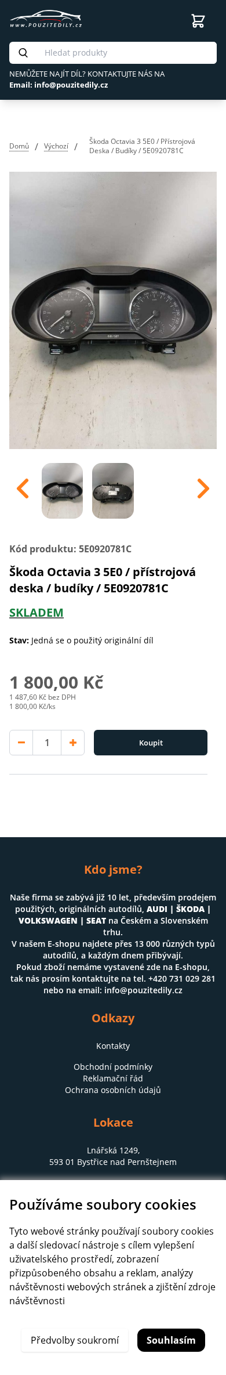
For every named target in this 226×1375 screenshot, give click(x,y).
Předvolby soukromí (75, 1340)
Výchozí (56, 146)
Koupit (151, 742)
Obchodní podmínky (113, 1066)
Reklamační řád (113, 1078)
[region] (113, 488)
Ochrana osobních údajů (113, 1089)
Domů (19, 146)
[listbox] (113, 488)
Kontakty (113, 1045)
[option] (62, 488)
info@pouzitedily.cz (143, 990)
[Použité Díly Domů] (83, 18)
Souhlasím (171, 1340)
